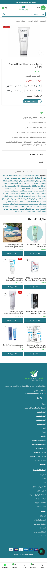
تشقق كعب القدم (12, 201)
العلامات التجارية (40, 502)
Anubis (5, 175)
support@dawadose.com (34, 394)
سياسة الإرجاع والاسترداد (37, 495)
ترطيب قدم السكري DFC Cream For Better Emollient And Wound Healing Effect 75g (35, 280)
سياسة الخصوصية (40, 524)
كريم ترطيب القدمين (18, 206)
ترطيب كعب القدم (26, 191)
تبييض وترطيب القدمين (31, 181)
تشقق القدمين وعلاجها (27, 201)
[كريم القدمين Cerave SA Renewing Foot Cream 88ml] (12, 266)
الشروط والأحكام (40, 520)
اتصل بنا (43, 475)
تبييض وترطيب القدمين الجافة (13, 181)
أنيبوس (28, 178)
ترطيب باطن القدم (14, 186)
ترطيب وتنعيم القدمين (22, 193)
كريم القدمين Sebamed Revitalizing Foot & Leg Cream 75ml (13, 314)
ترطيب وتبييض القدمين (11, 191)
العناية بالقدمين (33, 21)
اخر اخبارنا (43, 516)
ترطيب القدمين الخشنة (22, 183)
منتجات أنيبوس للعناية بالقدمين (24, 211)
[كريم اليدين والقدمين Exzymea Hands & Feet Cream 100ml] (35, 333)
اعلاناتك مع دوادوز (39, 532)
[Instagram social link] (41, 398)
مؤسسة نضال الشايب (10, 209)
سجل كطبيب (41, 491)
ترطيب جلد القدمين (39, 191)
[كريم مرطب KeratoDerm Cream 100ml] (12, 333)
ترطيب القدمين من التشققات (30, 186)
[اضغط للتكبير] (41, 52)
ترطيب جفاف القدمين (11, 188)
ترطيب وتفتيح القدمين (38, 193)
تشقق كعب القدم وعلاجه (37, 204)
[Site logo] (23, 8)
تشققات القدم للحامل (20, 204)
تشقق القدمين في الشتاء (27, 196)
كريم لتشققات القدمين (26, 209)
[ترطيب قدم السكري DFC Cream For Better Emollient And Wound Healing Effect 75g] (35, 266)
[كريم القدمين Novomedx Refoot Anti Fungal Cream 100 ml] (35, 300)
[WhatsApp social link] (38, 398)
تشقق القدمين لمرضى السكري (35, 199)
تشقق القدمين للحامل (10, 196)
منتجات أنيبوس (41, 211)
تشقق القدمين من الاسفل (16, 199)
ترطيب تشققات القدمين (27, 188)
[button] (35, 253)
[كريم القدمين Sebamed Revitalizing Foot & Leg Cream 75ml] (12, 300)
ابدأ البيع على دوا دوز (39, 486)
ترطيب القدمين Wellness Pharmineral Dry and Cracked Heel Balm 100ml (14, 246)
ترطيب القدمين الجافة (38, 183)
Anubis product (28, 175)
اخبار (44, 483)
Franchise (42, 540)
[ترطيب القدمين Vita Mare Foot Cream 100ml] (35, 233)
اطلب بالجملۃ (41, 506)
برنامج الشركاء (41, 498)
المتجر (44, 479)
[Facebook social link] (44, 398)
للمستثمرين (42, 536)
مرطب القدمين (20, 21)
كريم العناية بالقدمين (33, 206)
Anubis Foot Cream (15, 175)
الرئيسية (43, 21)
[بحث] (4, 14)
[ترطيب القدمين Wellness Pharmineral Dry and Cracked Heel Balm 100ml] (12, 233)
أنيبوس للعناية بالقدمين (18, 178)
